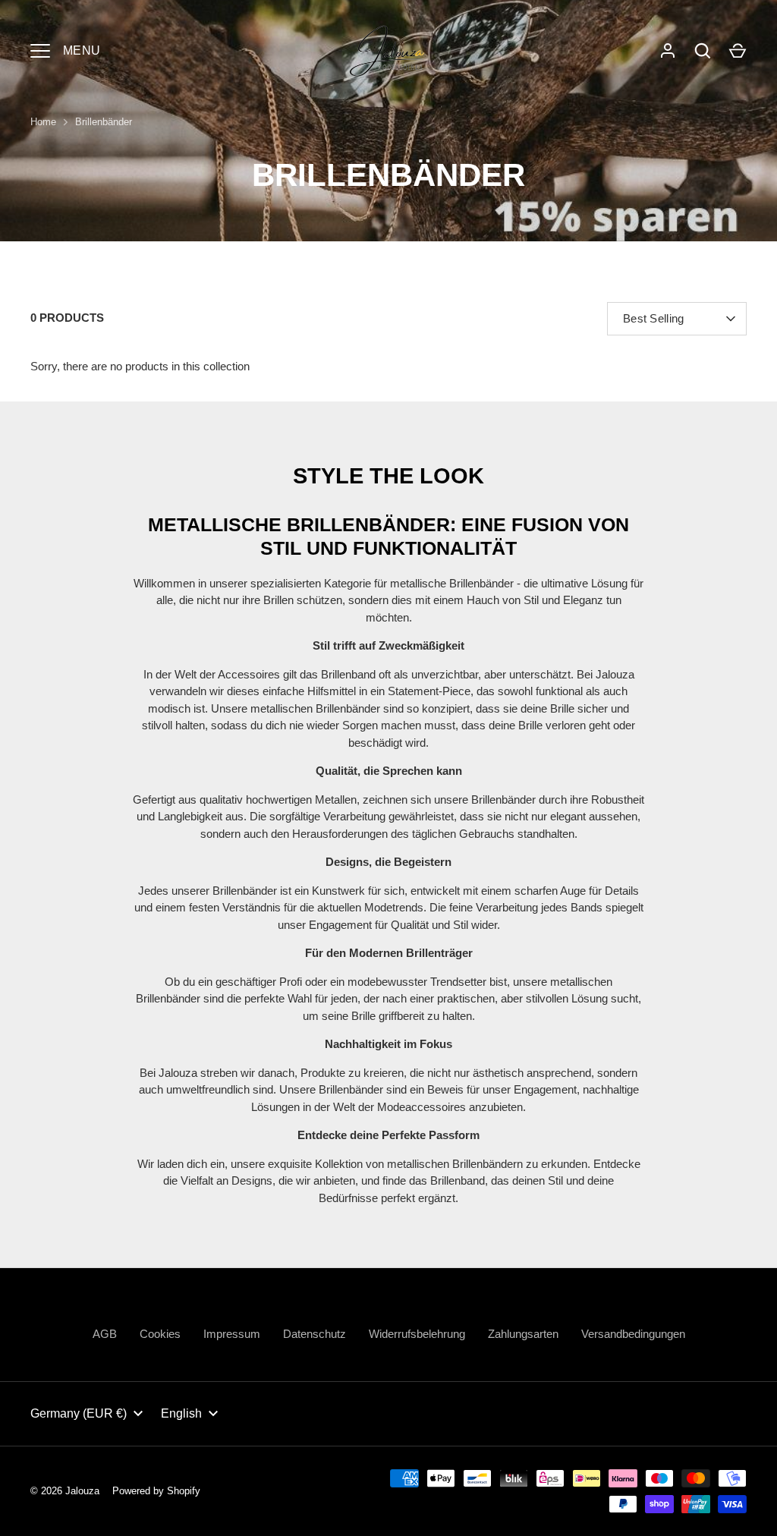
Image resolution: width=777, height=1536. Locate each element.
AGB (105, 1333)
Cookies (160, 1333)
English (181, 1413)
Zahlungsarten (523, 1333)
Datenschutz (314, 1333)
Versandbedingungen (633, 1333)
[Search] (702, 51)
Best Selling (653, 318)
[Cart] (737, 51)
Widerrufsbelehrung (417, 1333)
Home (43, 121)
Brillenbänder (103, 121)
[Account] (667, 51)
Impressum (231, 1333)
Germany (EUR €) (78, 1413)
